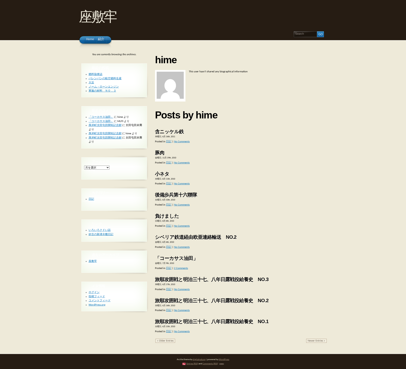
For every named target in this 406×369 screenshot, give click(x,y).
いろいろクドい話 (100, 230)
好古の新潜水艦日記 (101, 234)
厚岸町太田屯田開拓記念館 (105, 125)
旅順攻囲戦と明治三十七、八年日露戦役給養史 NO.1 (212, 321)
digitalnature (199, 359)
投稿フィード (97, 296)
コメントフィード (100, 300)
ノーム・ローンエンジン (104, 86)
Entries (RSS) (192, 364)
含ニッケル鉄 (169, 131)
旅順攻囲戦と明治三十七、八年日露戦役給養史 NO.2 (212, 300)
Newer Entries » (316, 340)
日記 (168, 141)
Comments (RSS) (210, 364)
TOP (222, 364)
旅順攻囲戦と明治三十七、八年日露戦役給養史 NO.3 (212, 279)
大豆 (91, 82)
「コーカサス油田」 (176, 258)
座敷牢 (97, 16)
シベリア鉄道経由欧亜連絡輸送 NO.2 (195, 237)
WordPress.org (97, 304)
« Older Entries (165, 340)
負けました (167, 216)
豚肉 (159, 152)
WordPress (224, 359)
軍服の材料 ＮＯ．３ (102, 90)
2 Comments (181, 268)
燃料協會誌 (95, 74)
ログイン (94, 292)
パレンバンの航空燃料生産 (105, 78)
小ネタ (162, 174)
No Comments (182, 141)
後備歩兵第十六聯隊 (176, 195)
